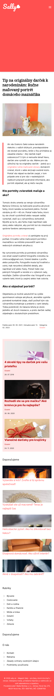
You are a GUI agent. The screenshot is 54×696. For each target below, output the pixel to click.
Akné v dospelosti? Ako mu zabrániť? (23, 574)
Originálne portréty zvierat (15, 235)
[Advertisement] (27, 40)
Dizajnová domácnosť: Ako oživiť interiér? (26, 553)
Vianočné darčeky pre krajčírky (25, 440)
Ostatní (42, 328)
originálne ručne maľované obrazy (23, 167)
